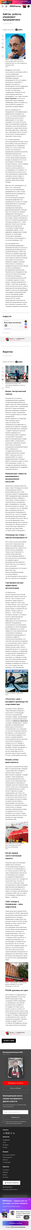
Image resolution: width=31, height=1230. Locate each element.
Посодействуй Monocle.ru (10, 1189)
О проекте (6, 1170)
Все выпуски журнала (9, 1155)
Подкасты (7, 316)
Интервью (5, 1145)
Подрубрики (6, 1140)
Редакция (5, 1172)
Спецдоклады (6, 1162)
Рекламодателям (7, 1187)
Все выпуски (6, 332)
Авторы (5, 1174)
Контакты (5, 1177)
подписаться (21, 338)
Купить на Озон (16, 1223)
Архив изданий (7, 1157)
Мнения (5, 1147)
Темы (4, 1142)
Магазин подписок (13, 1182)
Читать (11, 338)
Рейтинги (5, 1160)
